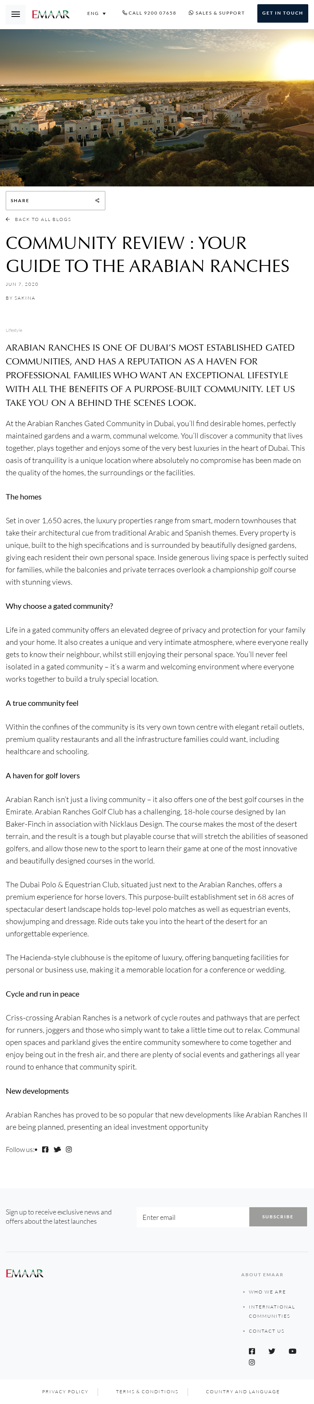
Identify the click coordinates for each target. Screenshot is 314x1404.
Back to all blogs (42, 219)
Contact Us (267, 1331)
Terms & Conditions (147, 1391)
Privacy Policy (65, 1391)
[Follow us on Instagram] (69, 1149)
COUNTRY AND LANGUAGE (243, 1391)
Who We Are (267, 1292)
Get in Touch (282, 13)
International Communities (272, 1311)
